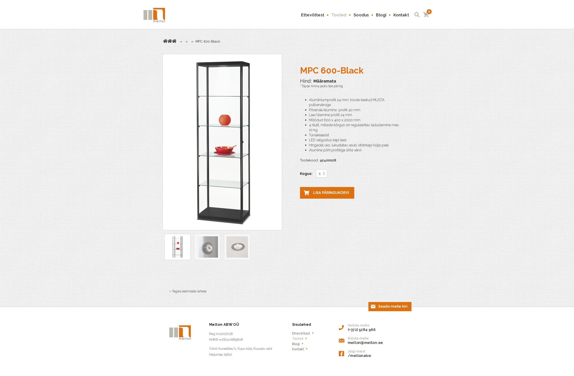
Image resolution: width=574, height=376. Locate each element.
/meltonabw (359, 356)
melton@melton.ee (365, 343)
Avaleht (165, 41)
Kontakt (401, 15)
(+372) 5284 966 (362, 330)
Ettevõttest (312, 15)
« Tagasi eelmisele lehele (188, 291)
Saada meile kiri (392, 306)
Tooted (338, 15)
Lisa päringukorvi (331, 193)
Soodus (361, 15)
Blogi (381, 15)
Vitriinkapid (174, 41)
